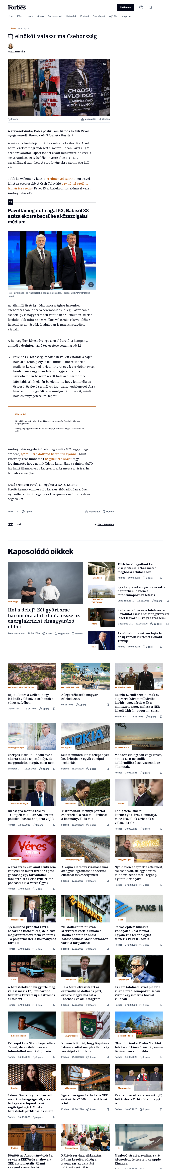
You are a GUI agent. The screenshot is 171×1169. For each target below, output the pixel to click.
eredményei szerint (60, 179)
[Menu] (159, 7)
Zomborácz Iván (16, 633)
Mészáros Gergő (125, 623)
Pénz (20, 16)
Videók (40, 16)
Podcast (84, 16)
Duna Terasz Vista (126, 600)
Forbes (121, 578)
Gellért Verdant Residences (15, 708)
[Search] (150, 7)
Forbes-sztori (55, 16)
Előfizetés (125, 7)
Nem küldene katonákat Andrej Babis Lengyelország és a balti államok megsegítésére (47, 422)
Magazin (126, 16)
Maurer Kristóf (122, 716)
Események (99, 16)
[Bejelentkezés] (141, 7)
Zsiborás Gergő (15, 768)
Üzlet (10, 16)
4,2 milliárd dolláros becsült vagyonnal (49, 454)
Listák (30, 16)
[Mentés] (161, 578)
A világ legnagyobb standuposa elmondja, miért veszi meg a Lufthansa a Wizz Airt (50, 429)
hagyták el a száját (58, 459)
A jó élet (113, 16)
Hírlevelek (71, 16)
